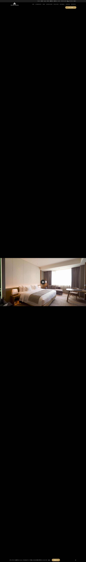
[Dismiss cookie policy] (75, 560)
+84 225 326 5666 (70, 1)
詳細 (49, 560)
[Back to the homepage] (14, 4)
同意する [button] (56, 560)
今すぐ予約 (70, 7)
